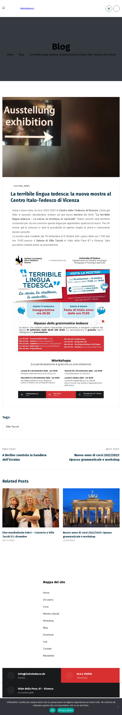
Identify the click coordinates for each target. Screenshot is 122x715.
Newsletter (48, 655)
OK (52, 710)
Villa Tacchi (12, 426)
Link (45, 641)
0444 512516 (84, 673)
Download (48, 634)
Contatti (47, 648)
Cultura (18, 186)
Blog (21, 54)
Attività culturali (51, 613)
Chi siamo (48, 599)
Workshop (48, 620)
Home (10, 54)
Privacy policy (66, 710)
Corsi (46, 606)
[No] (118, 706)
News (27, 186)
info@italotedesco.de (31, 673)
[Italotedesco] (18, 8)
